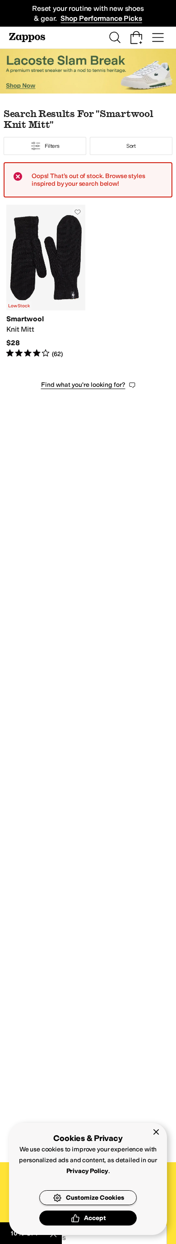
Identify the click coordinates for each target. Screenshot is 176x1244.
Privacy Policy (87, 1171)
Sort (131, 146)
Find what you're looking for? (83, 385)
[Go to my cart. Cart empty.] (136, 37)
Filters (52, 146)
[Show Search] (115, 37)
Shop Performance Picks (101, 18)
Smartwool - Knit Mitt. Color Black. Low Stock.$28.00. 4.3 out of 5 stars (45, 281)
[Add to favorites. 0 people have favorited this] (77, 212)
